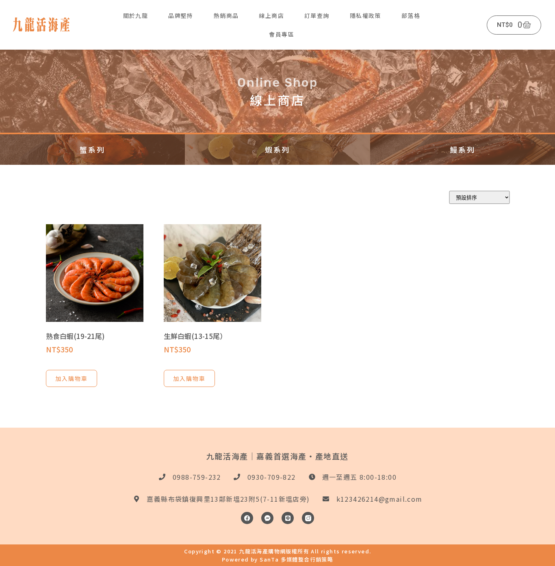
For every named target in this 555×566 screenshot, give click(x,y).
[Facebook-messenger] (267, 518)
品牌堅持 (180, 15)
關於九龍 (135, 15)
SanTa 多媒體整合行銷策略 (296, 559)
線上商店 (271, 15)
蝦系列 (277, 149)
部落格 (410, 15)
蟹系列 (92, 149)
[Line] (288, 518)
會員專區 (281, 34)
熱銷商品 (226, 15)
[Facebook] (247, 518)
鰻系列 (462, 149)
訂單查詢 (317, 15)
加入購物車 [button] (71, 378)
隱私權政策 (365, 15)
